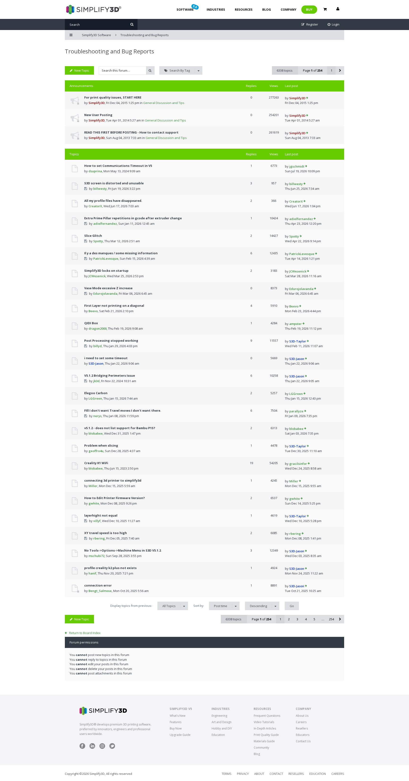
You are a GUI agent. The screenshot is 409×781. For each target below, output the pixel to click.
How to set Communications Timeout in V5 (118, 166)
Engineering (219, 716)
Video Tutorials (264, 722)
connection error (98, 585)
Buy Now (176, 728)
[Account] (337, 9)
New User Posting (98, 115)
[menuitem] (333, 24)
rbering (99, 538)
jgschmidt (296, 166)
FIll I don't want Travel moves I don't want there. (122, 410)
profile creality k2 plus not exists (110, 568)
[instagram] (102, 748)
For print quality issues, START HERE (112, 97)
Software (187, 8)
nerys (97, 416)
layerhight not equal (100, 515)
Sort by (210, 606)
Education (218, 735)
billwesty (100, 188)
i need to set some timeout (106, 358)
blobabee (96, 433)
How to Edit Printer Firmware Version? (114, 498)
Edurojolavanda (105, 293)
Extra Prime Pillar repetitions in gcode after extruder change (133, 218)
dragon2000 (98, 328)
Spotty (98, 241)
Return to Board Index (85, 633)
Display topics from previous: (143, 606)
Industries (216, 9)
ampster (295, 324)
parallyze (296, 411)
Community (261, 748)
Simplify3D (97, 103)
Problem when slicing (101, 445)
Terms (226, 774)
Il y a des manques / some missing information (121, 253)
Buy (309, 9)
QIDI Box (91, 323)
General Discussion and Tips (163, 103)
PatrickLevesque (105, 258)
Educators (302, 735)
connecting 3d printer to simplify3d (112, 480)
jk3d (96, 381)
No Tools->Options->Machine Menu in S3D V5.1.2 (122, 550)
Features (175, 722)
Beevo (93, 311)
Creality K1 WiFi (96, 463)
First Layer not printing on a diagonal (114, 305)
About (259, 774)
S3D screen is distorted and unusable (114, 183)
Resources (244, 9)
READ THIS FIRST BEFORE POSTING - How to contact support (131, 132)
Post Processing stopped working (111, 340)
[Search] (132, 24)
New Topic (81, 70)
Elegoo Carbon (95, 393)
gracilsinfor (298, 464)
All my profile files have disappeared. (113, 200)
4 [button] (306, 619)
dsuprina (95, 171)
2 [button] (289, 619)
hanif (92, 573)
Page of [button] (312, 70)
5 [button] (314, 619)
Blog (266, 9)
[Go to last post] (307, 98)
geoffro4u (96, 451)
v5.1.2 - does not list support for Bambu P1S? (119, 428)
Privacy (243, 774)
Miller (93, 486)
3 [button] (297, 619)
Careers (301, 722)
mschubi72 (96, 556)
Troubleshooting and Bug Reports (109, 51)
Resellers (302, 728)
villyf (97, 521)
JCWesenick (97, 276)
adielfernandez (105, 223)
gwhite (94, 503)
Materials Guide (264, 741)
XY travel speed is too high (105, 533)
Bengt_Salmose (100, 591)
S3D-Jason (96, 363)
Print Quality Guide (266, 735)
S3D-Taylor (297, 341)
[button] (340, 70)
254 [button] (331, 619)
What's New (177, 716)
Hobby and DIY (222, 728)
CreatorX (95, 206)
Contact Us (303, 741)
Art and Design (221, 722)
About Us (302, 716)
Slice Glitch (93, 235)
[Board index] (93, 9)
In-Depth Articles (265, 728)
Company (288, 9)
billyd (97, 346)
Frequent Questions (267, 716)
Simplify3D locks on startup (106, 270)
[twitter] (112, 748)
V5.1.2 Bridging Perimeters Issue (109, 375)
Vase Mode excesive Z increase (108, 288)
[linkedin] (92, 748)
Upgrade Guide (180, 735)
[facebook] (82, 748)
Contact (276, 774)
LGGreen (95, 398)
